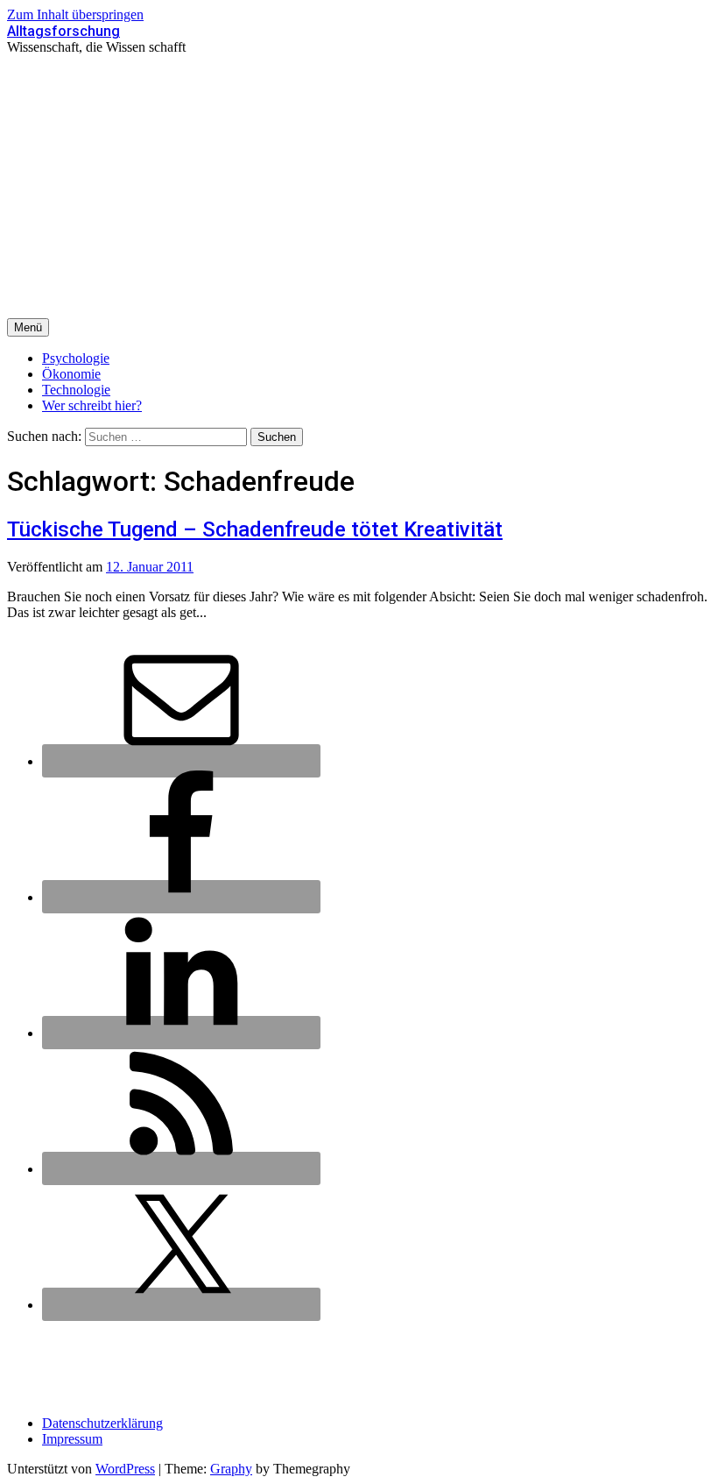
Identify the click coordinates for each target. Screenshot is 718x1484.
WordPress (125, 1468)
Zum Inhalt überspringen (75, 14)
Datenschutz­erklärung (102, 1423)
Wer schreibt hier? (92, 405)
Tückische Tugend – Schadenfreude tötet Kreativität (255, 529)
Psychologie (75, 358)
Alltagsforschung (63, 31)
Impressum (72, 1438)
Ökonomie (71, 373)
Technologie (76, 389)
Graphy (231, 1468)
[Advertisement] (359, 186)
